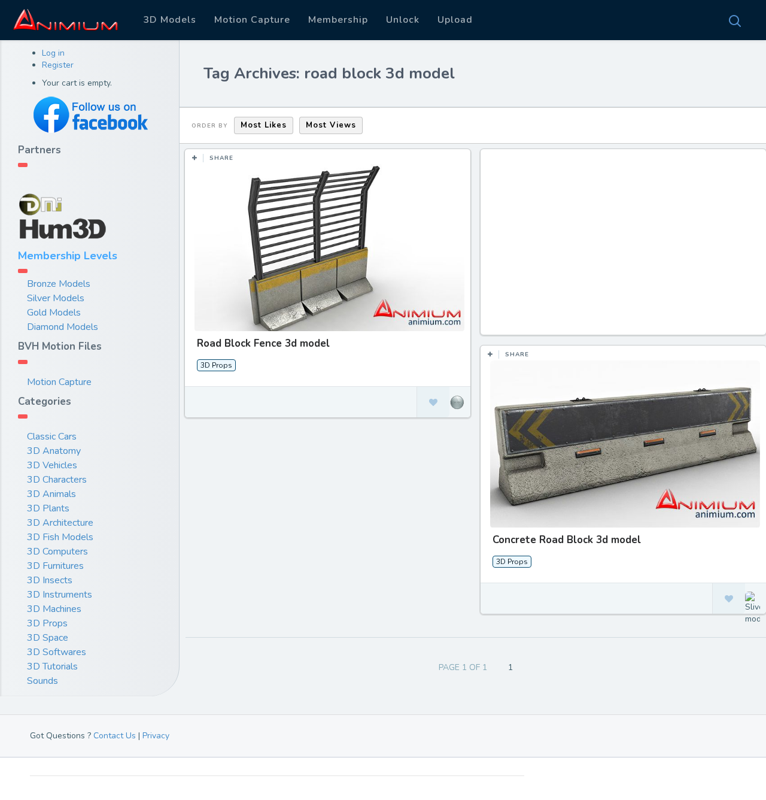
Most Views (331, 125)
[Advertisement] (625, 248)
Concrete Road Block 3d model (567, 540)
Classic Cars (52, 436)
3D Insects (49, 580)
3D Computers (57, 551)
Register (58, 65)
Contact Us (114, 735)
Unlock (403, 19)
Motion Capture (252, 19)
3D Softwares (56, 652)
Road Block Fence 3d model (263, 343)
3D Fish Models (60, 537)
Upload (455, 19)
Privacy (155, 735)
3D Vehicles (52, 465)
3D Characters (57, 479)
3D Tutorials (52, 666)
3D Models (169, 19)
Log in (53, 53)
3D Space (47, 637)
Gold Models (54, 312)
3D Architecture (60, 522)
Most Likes (264, 125)
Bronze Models (58, 283)
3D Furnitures (55, 565)
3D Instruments (59, 594)
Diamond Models (62, 327)
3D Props (47, 623)
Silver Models (55, 298)
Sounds (42, 680)
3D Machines (54, 609)
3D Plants (48, 508)
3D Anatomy (54, 450)
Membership (338, 19)
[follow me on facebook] (90, 114)
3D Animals (51, 494)
